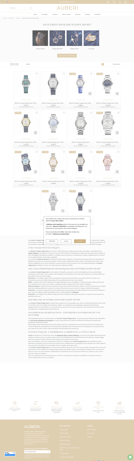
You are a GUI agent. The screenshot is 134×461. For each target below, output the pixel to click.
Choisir (66, 241)
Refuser (52, 241)
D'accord (80, 241)
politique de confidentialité (61, 234)
